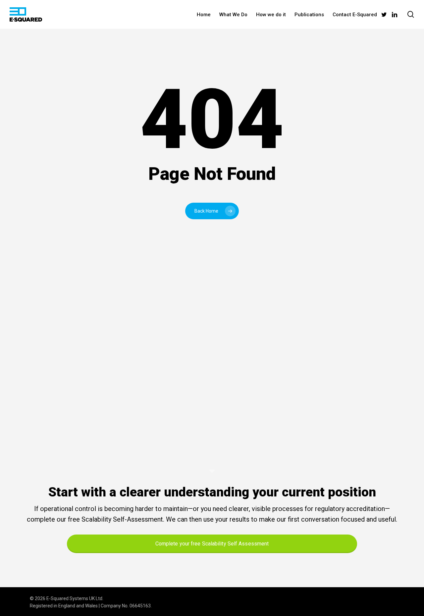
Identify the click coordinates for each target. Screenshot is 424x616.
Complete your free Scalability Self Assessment (212, 543)
